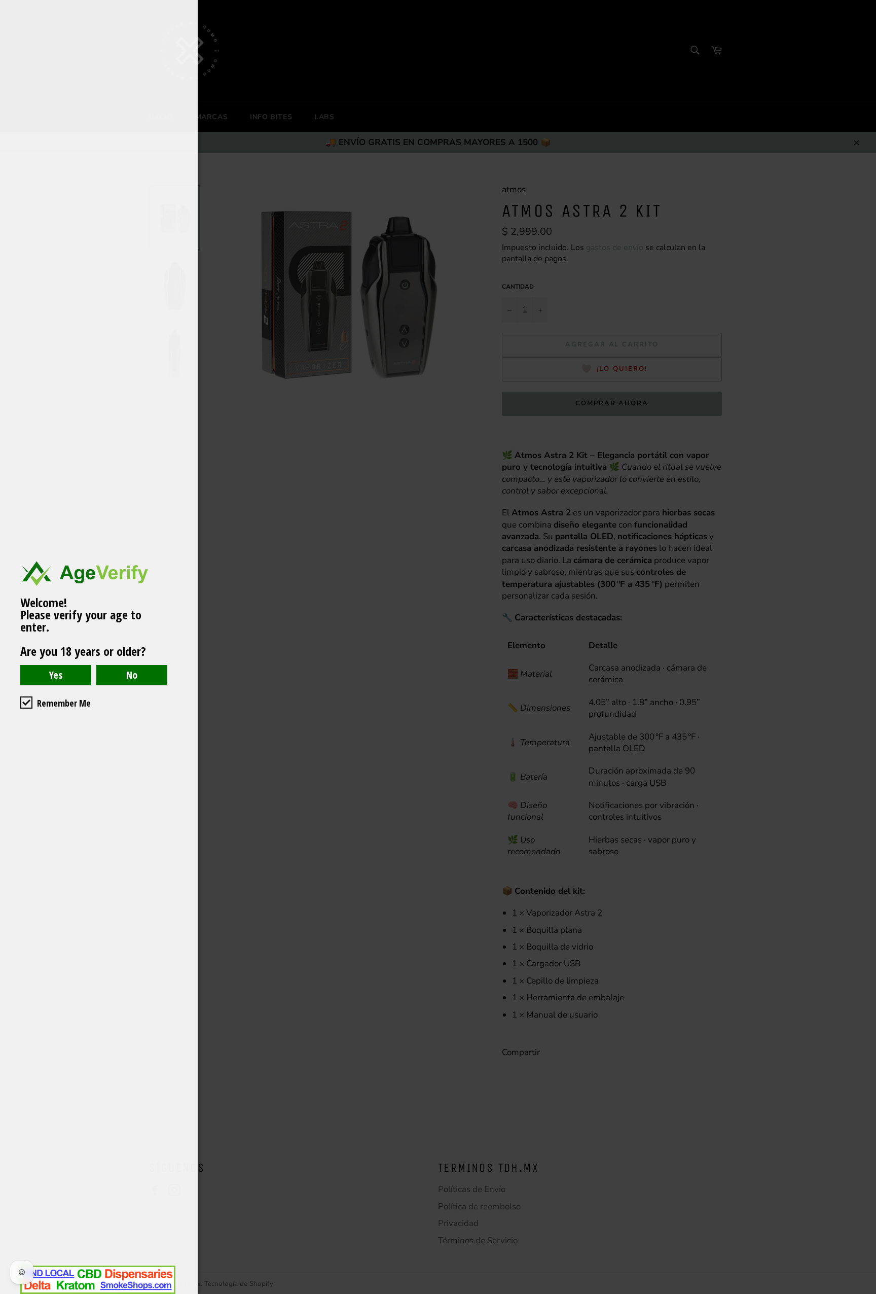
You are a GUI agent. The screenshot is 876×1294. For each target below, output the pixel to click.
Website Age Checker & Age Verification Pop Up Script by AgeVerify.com (863, 1291)
